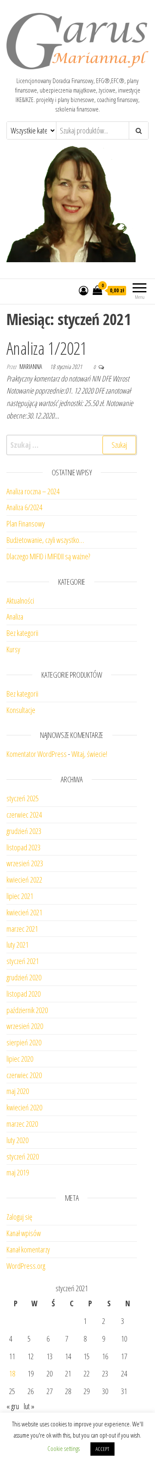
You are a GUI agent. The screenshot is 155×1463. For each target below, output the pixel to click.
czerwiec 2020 (24, 1075)
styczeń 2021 (22, 961)
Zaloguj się (19, 1217)
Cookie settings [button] (63, 1448)
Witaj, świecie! (89, 754)
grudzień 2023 (23, 831)
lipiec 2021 (19, 896)
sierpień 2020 (23, 1042)
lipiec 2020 (19, 1059)
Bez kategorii (22, 633)
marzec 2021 (22, 929)
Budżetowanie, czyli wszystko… (45, 540)
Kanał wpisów (23, 1233)
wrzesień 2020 (24, 1026)
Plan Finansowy (25, 523)
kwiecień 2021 (24, 912)
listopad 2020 (23, 994)
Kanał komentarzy (28, 1249)
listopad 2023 (23, 847)
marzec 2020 (22, 1124)
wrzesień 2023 (24, 863)
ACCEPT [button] (102, 1449)
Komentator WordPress (36, 754)
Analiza (14, 616)
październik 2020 (27, 1010)
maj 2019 (17, 1172)
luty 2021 (17, 944)
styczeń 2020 (22, 1156)
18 (12, 1373)
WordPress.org (25, 1266)
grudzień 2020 (23, 977)
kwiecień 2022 (24, 879)
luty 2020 (17, 1140)
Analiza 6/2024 (24, 507)
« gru (12, 1406)
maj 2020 (17, 1091)
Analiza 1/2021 (46, 348)
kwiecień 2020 (24, 1107)
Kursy (13, 649)
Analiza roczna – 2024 (32, 491)
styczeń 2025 (22, 798)
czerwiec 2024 (24, 814)
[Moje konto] (83, 290)
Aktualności (20, 600)
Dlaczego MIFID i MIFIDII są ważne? (48, 556)
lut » (29, 1406)
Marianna (31, 367)
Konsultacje (20, 710)
